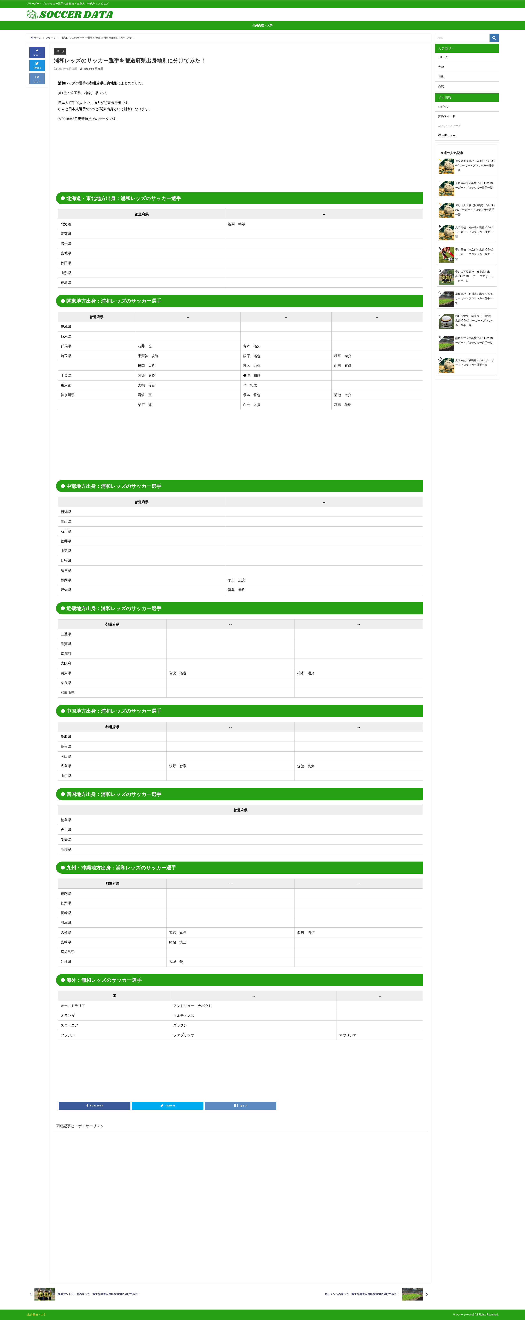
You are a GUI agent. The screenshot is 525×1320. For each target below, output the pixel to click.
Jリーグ (60, 51)
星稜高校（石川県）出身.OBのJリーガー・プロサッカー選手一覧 (474, 298)
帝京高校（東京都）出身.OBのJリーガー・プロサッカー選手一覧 (474, 254)
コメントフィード (449, 125)
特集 (441, 76)
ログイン (444, 106)
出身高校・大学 (262, 25)
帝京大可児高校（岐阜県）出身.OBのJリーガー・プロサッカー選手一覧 (474, 276)
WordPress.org (448, 135)
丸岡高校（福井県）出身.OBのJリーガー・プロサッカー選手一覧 (474, 232)
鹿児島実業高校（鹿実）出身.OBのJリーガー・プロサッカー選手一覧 (475, 165)
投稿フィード (446, 116)
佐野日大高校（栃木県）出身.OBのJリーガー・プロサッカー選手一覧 (475, 210)
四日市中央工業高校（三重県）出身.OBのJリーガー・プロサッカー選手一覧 (474, 321)
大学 (441, 66)
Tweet (37, 68)
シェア (37, 55)
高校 (441, 86)
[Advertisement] (92, 154)
